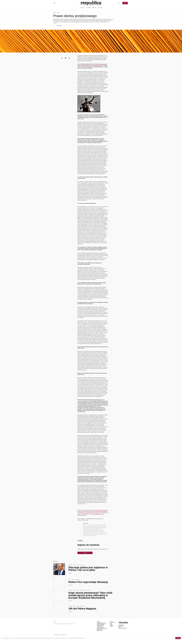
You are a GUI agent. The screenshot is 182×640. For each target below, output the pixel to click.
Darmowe (54, 12)
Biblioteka (94, 7)
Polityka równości (100, 630)
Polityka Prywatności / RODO (101, 628)
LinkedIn (111, 625)
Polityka (58, 12)
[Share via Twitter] (62, 58)
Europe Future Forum (100, 627)
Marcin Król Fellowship (100, 624)
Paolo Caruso (82, 111)
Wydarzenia (88, 7)
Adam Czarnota (59, 25)
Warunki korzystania (63, 634)
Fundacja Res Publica (100, 625)
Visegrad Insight (99, 626)
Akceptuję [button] (178, 638)
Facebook (111, 626)
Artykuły (83, 7)
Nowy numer (100, 7)
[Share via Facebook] (65, 58)
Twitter (111, 624)
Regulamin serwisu (100, 629)
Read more (107, 21)
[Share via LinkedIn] (69, 58)
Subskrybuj (85, 552)
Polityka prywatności (57, 634)
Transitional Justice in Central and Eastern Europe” (92, 65)
